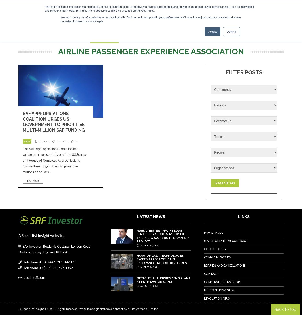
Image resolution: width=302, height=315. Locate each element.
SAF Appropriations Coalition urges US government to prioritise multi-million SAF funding (54, 122)
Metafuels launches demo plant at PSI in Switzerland (164, 280)
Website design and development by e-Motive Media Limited (118, 309)
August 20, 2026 (149, 286)
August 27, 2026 (149, 245)
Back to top (285, 309)
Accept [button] (212, 31)
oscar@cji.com (34, 277)
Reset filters (225, 183)
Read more (33, 180)
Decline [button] (231, 31)
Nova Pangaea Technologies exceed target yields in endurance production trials (162, 259)
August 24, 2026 (149, 267)
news (27, 141)
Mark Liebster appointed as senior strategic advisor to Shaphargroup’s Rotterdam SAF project (163, 236)
